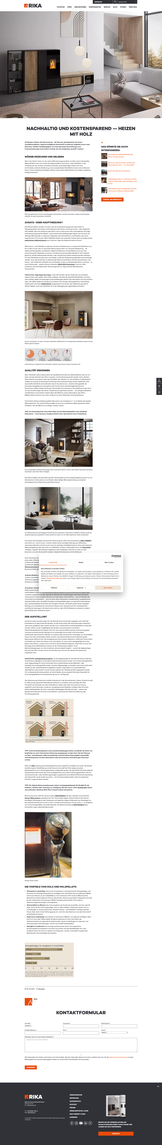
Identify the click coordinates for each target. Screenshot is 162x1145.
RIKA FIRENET (86, 541)
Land (103, 1030)
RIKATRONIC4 (79, 805)
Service (107, 7)
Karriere (73, 1117)
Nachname (105, 1023)
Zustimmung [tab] (53, 562)
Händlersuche (76, 1095)
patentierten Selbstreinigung (35, 240)
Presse (72, 1108)
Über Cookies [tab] (109, 562)
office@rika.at (31, 1112)
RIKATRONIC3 (60, 796)
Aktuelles (41, 989)
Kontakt (73, 1104)
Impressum (74, 1098)
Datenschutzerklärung (54, 578)
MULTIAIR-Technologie (66, 264)
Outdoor (61, 7)
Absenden (31, 1067)
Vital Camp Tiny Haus (43, 275)
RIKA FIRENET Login (77, 1114)
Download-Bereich (68, 785)
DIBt (33, 766)
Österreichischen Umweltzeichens (37, 567)
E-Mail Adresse (31, 1030)
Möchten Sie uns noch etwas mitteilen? (39, 1037)
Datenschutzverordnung (118, 1057)
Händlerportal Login (79, 1111)
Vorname (67, 1023)
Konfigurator (95, 7)
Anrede (28, 1023)
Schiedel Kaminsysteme (43, 659)
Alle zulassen (108, 587)
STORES (123, 7)
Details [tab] (81, 562)
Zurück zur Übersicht (112, 199)
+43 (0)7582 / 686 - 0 (32, 1111)
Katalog (98, 2)
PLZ (65, 1030)
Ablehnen (54, 587)
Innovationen (80, 7)
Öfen (69, 7)
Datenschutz (75, 1101)
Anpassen (80, 587)
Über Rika (133, 7)
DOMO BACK (46, 284)
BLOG (115, 7)
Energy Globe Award (32, 798)
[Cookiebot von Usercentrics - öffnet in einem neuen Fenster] (113, 556)
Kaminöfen (87, 547)
